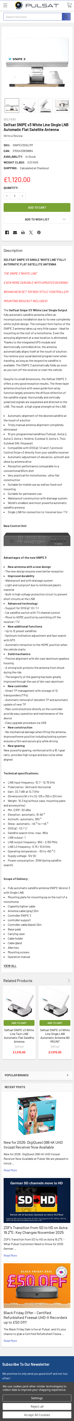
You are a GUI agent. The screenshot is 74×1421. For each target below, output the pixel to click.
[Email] (15, 232)
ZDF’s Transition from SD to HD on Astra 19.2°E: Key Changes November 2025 (35, 1230)
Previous (63, 980)
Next (68, 980)
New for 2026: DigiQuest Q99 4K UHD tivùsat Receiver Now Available (33, 1144)
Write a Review (13, 135)
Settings (37, 1398)
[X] (31, 232)
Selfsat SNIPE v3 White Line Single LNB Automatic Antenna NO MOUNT (55, 1035)
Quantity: (11, 187)
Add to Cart (19, 1022)
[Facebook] (7, 232)
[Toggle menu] (5, 5)
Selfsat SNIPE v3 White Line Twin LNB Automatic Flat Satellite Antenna (19, 1035)
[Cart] (69, 5)
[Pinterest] (38, 232)
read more (10, 1170)
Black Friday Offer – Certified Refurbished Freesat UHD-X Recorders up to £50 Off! (35, 1317)
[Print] (23, 232)
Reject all (37, 1406)
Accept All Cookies (37, 1415)
